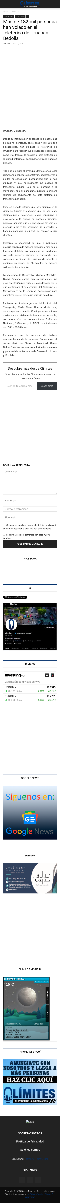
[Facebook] (7, 447)
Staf (8, 43)
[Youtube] (38, 1180)
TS (27, 16)
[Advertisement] (30, 106)
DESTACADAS (8, 16)
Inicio (5, 11)
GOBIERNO (15, 11)
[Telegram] (38, 447)
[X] (17, 447)
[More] (48, 447)
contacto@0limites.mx (37, 1158)
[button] (5, 4)
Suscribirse (46, 385)
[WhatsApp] (28, 447)
